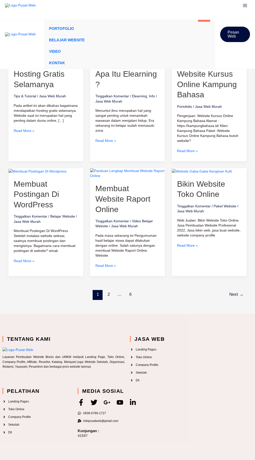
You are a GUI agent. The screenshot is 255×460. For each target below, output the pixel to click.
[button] (235, 34)
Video (55, 51)
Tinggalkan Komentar (112, 96)
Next (236, 294)
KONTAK (57, 63)
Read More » (24, 130)
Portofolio (61, 28)
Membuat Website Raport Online (122, 199)
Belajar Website (67, 40)
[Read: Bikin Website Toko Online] (202, 171)
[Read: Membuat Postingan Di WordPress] (37, 171)
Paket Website (225, 206)
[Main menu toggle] (245, 5)
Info (152, 96)
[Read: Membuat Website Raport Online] (127, 173)
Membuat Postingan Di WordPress (36, 194)
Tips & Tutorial (25, 96)
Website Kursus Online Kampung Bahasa (207, 84)
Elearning (139, 96)
